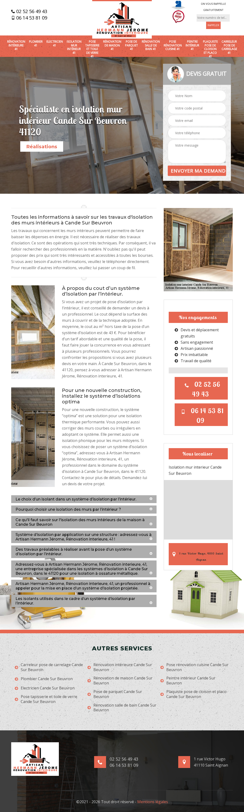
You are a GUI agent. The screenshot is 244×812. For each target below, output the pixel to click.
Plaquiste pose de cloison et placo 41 (210, 49)
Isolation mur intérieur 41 (74, 47)
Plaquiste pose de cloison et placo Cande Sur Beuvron (196, 694)
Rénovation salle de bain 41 (151, 45)
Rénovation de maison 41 (112, 45)
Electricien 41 (54, 43)
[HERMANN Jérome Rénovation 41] (122, 19)
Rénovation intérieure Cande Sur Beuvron (122, 667)
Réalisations (41, 146)
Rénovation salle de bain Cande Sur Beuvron (124, 708)
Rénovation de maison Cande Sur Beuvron (122, 681)
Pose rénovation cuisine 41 (173, 45)
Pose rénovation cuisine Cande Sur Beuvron (197, 667)
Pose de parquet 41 (131, 45)
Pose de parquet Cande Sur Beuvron (117, 694)
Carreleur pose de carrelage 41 (229, 47)
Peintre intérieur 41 (192, 45)
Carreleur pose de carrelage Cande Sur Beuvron (52, 667)
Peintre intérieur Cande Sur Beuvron (190, 681)
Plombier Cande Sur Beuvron (47, 678)
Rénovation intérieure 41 (16, 45)
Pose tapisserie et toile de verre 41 (92, 49)
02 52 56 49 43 (31, 11)
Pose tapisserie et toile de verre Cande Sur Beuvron (49, 699)
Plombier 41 (36, 43)
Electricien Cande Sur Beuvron (48, 688)
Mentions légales (152, 801)
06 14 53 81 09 (31, 18)
